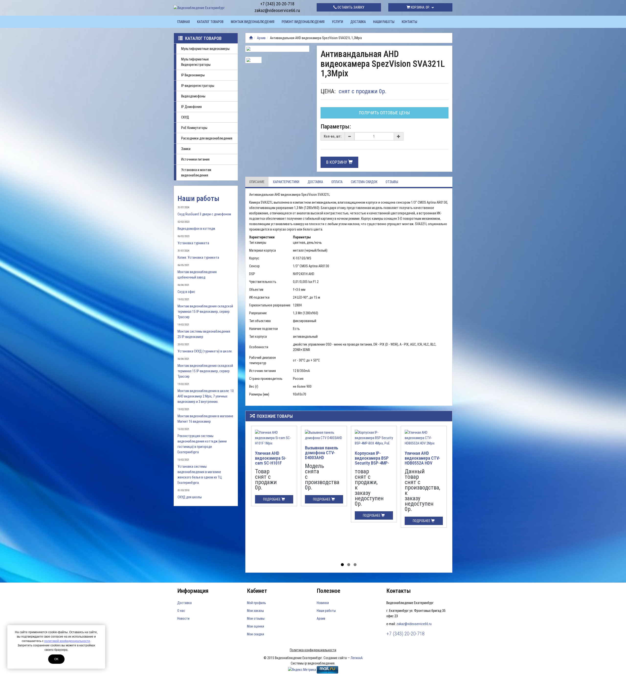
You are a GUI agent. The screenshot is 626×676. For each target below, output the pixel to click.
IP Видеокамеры (193, 75)
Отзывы (392, 182)
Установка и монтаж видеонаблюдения (196, 172)
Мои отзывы (256, 618)
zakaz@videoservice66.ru (277, 10)
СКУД (185, 117)
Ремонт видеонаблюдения (303, 22)
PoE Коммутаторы (194, 128)
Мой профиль (256, 603)
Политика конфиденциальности (313, 650)
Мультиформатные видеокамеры (205, 49)
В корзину (337, 162)
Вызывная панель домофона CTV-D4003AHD (321, 452)
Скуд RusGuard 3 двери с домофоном (204, 214)
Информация (193, 590)
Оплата (337, 182)
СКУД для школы (190, 497)
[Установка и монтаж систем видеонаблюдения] (251, 38)
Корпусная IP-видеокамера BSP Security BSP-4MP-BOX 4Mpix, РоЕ (372, 460)
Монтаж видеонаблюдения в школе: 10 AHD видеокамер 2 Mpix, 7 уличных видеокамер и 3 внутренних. (206, 396)
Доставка (358, 22)
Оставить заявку (350, 7)
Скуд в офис (186, 292)
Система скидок (364, 182)
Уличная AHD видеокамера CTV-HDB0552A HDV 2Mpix (422, 460)
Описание (257, 182)
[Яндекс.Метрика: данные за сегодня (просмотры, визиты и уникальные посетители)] (302, 669)
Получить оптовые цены (384, 112)
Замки (185, 149)
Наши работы (383, 22)
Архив (261, 38)
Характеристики (286, 182)
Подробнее (272, 499)
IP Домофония (191, 107)
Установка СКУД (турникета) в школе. (205, 351)
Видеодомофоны (193, 96)
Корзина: (420, 7)
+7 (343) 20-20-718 (277, 3)
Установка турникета (193, 243)
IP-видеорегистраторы (197, 86)
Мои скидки (255, 634)
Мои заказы (255, 611)
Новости (183, 618)
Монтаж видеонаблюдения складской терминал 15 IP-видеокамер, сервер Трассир (205, 311)
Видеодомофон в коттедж (196, 229)
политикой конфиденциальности (67, 641)
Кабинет (257, 590)
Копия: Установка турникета (198, 257)
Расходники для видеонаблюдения (206, 138)
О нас (181, 611)
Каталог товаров (210, 22)
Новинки (323, 603)
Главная (183, 22)
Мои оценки (255, 626)
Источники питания (195, 159)
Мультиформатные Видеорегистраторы (196, 62)
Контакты (409, 22)
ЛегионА (357, 658)
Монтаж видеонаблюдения (252, 22)
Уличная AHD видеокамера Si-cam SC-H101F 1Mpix (270, 460)
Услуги (337, 22)
